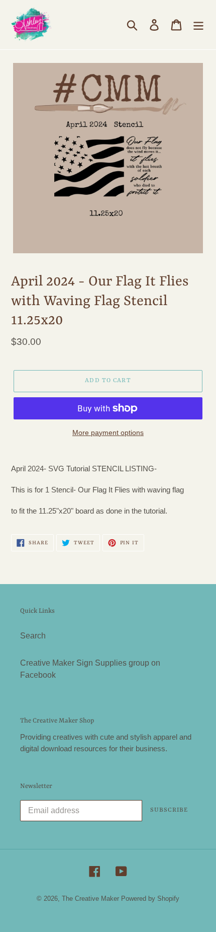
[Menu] (198, 25)
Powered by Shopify (150, 898)
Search (33, 635)
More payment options (108, 432)
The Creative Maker (90, 898)
